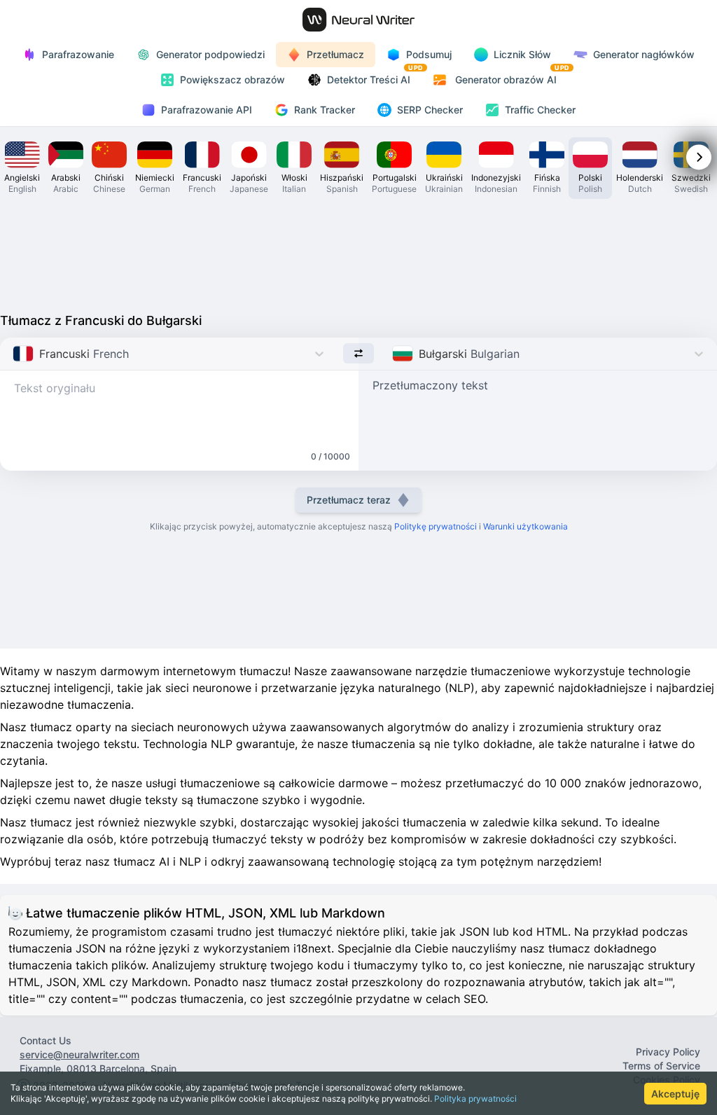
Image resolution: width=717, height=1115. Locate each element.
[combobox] (14, 353)
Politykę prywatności (435, 526)
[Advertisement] (358, 252)
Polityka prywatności (475, 1098)
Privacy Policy (668, 1052)
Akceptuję (675, 1094)
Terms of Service (661, 1066)
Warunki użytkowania (525, 526)
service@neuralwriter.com (79, 1054)
